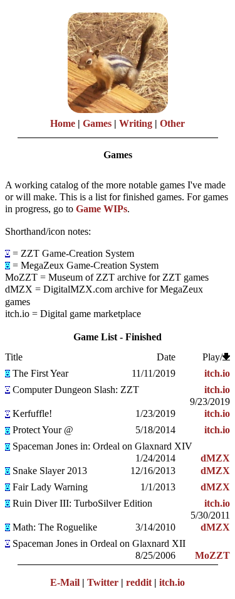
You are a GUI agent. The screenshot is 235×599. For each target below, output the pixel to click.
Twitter (102, 582)
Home (62, 123)
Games (97, 123)
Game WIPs (101, 208)
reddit (139, 582)
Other (172, 123)
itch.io (217, 373)
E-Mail (65, 582)
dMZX (215, 458)
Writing (135, 123)
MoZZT (212, 555)
